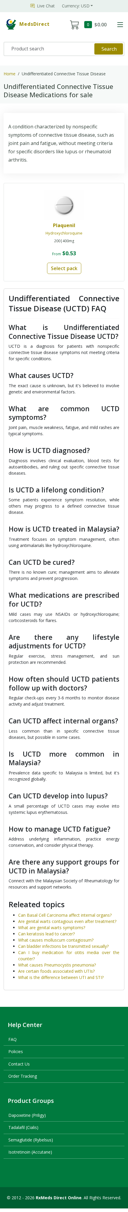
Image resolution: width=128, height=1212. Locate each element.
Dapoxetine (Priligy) (27, 1115)
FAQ (12, 1039)
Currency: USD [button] (76, 6)
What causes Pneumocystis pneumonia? (57, 965)
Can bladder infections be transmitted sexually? (63, 946)
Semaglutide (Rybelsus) (30, 1140)
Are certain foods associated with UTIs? (56, 971)
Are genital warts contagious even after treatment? (67, 921)
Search (109, 49)
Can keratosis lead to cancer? (46, 934)
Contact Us (19, 1064)
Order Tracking (22, 1076)
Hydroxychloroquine (64, 233)
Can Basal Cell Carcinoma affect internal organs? (65, 915)
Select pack (64, 268)
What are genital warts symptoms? (51, 927)
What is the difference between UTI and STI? (61, 977)
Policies (15, 1051)
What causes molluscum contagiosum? (55, 940)
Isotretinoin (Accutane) (30, 1152)
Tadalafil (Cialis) (23, 1127)
